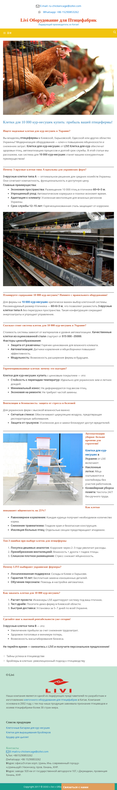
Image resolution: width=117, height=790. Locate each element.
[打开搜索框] (114, 32)
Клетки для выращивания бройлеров (28, 732)
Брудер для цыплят (17, 737)
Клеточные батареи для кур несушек (28, 727)
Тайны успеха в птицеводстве (25, 656)
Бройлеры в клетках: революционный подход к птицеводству (46, 661)
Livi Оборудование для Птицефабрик (58, 20)
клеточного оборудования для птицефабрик (50, 699)
